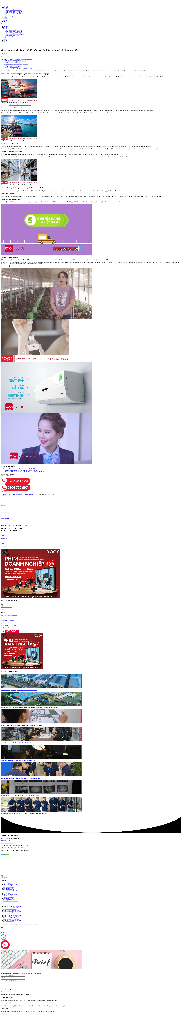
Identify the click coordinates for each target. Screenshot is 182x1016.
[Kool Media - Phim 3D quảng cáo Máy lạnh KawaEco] (46, 412)
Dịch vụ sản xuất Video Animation (14, 12)
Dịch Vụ (5, 8)
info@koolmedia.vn (29, 494)
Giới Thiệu (5, 7)
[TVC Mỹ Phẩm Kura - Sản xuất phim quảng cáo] (35, 361)
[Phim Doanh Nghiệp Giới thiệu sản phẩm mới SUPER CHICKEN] (46, 318)
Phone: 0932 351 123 (5, 840)
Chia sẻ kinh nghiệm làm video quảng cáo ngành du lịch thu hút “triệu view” (20, 470)
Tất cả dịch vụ (9, 16)
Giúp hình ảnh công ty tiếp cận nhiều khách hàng (16, 60)
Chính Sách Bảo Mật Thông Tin (10, 890)
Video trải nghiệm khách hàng (13, 67)
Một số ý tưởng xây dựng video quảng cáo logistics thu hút (16, 64)
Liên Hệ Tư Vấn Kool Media (10, 884)
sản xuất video (103, 70)
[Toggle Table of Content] (2, 56)
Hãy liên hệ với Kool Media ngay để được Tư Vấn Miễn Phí (22, 68)
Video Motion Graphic (11, 65)
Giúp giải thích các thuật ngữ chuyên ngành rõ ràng (17, 61)
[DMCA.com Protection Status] (5, 854)
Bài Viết (5, 19)
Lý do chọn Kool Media (8, 888)
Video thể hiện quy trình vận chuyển (14, 66)
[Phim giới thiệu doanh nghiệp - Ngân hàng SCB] (46, 464)
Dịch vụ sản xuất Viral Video (12, 15)
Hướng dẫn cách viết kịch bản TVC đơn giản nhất (20, 105)
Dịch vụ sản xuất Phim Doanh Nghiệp (14, 10)
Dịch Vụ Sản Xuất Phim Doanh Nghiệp (10, 615)
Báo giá (5, 20)
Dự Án (5, 17)
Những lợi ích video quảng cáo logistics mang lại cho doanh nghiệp (18, 59)
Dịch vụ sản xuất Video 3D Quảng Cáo (15, 13)
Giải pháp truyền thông (6, 627)
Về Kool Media (6, 883)
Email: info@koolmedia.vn (7, 843)
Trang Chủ (5, 6)
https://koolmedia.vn (17, 494)
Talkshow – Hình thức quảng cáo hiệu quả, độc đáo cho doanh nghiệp (19, 468)
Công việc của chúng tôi (8, 887)
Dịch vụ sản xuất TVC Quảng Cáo (14, 11)
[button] (91, 24)
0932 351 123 (6, 494)
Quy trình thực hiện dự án (9, 889)
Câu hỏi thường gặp (7, 885)
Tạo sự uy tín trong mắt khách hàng (14, 62)
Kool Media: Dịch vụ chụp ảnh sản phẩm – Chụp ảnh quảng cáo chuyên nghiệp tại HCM (23, 471)
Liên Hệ (5, 21)
